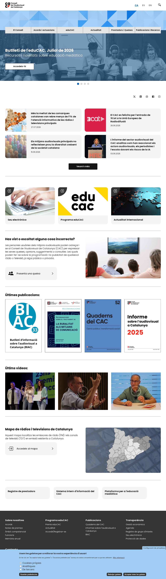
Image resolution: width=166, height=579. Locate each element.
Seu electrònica (134, 535)
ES (143, 5)
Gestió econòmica (135, 524)
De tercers (28, 569)
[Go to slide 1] (77, 84)
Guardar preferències (28, 574)
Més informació (119, 557)
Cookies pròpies (31, 562)
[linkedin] (140, 96)
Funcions (9, 535)
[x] (134, 96)
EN (150, 5)
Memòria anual (12, 538)
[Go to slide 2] (81, 84)
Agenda (130, 528)
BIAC (88, 534)
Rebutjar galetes (114, 574)
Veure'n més (83, 166)
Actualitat (50, 528)
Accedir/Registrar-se (55, 531)
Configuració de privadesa (154, 548)
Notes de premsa (14, 528)
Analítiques (28, 566)
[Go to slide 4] (88, 84)
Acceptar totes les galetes (135, 574)
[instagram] (146, 96)
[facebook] (153, 96)
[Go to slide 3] (84, 84)
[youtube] (159, 96)
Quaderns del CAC (95, 524)
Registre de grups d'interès (139, 531)
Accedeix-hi (19, 66)
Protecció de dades (136, 538)
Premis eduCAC (53, 524)
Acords (8, 524)
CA (136, 5)
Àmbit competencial (15, 531)
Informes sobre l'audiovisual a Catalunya (101, 529)
